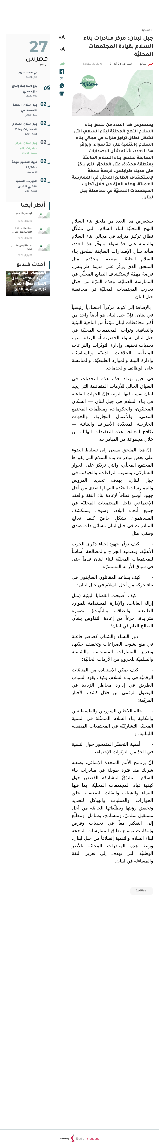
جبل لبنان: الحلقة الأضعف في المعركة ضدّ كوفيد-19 (25, 109)
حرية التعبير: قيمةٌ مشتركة (24, 165)
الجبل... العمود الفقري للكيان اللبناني (26, 185)
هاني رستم (31, 77)
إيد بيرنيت (32, 172)
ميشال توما (30, 191)
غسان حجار (31, 134)
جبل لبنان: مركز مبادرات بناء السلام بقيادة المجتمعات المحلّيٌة (26, 147)
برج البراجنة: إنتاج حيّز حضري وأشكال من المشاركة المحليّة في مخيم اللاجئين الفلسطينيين (24, 90)
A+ (62, 38)
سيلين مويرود (29, 153)
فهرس (37, 59)
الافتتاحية (141, 891)
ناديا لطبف (31, 96)
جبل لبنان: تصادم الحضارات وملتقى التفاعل (24, 128)
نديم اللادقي (31, 115)
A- (62, 50)
